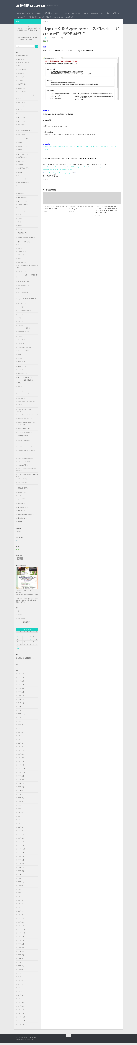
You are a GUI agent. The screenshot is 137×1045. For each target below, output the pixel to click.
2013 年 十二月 (21, 1017)
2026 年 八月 (21, 673)
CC (18, 66)
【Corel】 (20, 121)
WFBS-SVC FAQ (21, 479)
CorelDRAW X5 (21, 134)
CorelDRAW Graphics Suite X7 (25, 130)
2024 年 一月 (21, 703)
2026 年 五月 (21, 684)
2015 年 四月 (21, 958)
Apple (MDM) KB (76, 13)
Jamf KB (86, 13)
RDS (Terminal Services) (23, 310)
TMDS (19, 404)
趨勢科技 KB (48, 13)
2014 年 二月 (21, 1009)
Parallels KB (66, 13)
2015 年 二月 (21, 966)
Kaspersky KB (94, 13)
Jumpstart (20, 190)
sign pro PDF (21, 499)
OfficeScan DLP (21, 425)
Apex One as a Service (23, 394)
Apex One (45, 21)
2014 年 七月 (21, 991)
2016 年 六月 (21, 907)
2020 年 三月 (21, 783)
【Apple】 (20, 88)
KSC (19, 214)
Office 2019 (20, 288)
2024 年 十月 (21, 699)
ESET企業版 (20, 164)
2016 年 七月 (21, 904)
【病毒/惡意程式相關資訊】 (25, 514)
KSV (18, 222)
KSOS (19, 218)
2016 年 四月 (21, 915)
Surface (19, 314)
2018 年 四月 (21, 838)
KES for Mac (20, 211)
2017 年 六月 (21, 863)
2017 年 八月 (21, 856)
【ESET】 (20, 161)
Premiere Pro (21, 80)
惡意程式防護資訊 (22, 488)
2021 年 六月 (21, 750)
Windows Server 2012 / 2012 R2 (25, 347)
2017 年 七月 (21, 860)
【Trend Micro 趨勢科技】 (24, 377)
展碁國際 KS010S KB (30, 5)
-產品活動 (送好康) (22, 55)
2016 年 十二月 (21, 885)
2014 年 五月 (21, 999)
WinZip (33, 658)
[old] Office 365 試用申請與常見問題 (27, 299)
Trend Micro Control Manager (25, 455)
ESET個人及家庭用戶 (23, 168)
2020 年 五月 (21, 776)
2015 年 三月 (21, 962)
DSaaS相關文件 (23, 657)
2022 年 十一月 (21, 714)
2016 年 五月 (21, 911)
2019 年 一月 (21, 809)
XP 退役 (19, 354)
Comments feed (21, 618)
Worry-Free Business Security (25, 458)
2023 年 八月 (21, 706)
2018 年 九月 (21, 823)
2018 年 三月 (21, 841)
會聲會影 (20, 150)
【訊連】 (20, 521)
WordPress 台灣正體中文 (24, 622)
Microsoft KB (30, 13)
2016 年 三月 (21, 918)
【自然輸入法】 (22, 518)
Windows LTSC (21, 343)
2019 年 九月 (21, 794)
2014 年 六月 (21, 995)
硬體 (19, 383)
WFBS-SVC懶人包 (22, 482)
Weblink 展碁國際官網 (45, 17)
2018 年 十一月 (21, 816)
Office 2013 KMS (21, 262)
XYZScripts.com (75, 1044)
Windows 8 (20, 336)
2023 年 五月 (21, 710)
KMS (19, 248)
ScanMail (20, 444)
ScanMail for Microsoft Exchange (25, 450)
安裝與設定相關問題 (23, 436)
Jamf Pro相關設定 (22, 182)
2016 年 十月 (21, 893)
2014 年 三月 (21, 1006)
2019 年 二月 (21, 805)
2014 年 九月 (21, 984)
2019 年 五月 (21, 798)
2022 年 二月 (21, 732)
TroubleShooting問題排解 (24, 432)
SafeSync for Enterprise (23, 440)
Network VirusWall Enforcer (24, 418)
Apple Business (21, 91)
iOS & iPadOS (21, 102)
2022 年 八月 (21, 717)
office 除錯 (20, 307)
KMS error (20, 255)
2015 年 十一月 (21, 933)
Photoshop (20, 76)
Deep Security (21, 398)
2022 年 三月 (21, 728)
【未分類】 (21, 511)
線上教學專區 (21, 84)
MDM (19, 109)
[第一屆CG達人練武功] (27, 588)
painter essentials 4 (22, 139)
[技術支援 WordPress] (21, 1039)
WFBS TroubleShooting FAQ (24, 461)
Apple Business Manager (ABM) (25, 95)
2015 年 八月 (21, 944)
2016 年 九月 (21, 896)
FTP (18, 244)
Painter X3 (20, 142)
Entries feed (20, 614)
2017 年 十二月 (21, 849)
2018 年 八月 (21, 827)
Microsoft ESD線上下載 (23, 281)
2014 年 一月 (21, 1013)
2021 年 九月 (21, 739)
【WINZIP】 (20, 503)
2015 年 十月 (21, 936)
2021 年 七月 (21, 747)
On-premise (20, 193)
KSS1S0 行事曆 (69, 17)
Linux (19, 225)
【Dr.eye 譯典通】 (22, 154)
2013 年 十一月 (21, 1020)
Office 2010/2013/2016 (23, 285)
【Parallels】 (21, 366)
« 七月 (17, 649)
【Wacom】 (21, 492)
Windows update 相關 (23, 328)
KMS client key (21, 251)
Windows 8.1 (21, 340)
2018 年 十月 (21, 820)
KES (18, 207)
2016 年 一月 (21, 925)
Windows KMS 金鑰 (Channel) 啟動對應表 (28, 275)
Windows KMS (21, 271)
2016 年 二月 (21, 922)
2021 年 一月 (21, 765)
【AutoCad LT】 (21, 118)
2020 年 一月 (21, 790)
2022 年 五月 (21, 721)
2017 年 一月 (21, 882)
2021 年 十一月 (21, 736)
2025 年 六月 (21, 692)
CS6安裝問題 (21, 69)
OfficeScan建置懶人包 (23, 428)
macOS (19, 185)
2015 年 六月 (21, 951)
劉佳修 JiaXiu (47, 38)
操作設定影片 (21, 197)
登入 (19, 611)
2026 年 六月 (21, 681)
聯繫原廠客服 (33, 17)
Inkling (19, 495)
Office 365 (20, 296)
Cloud (19, 175)
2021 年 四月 (21, 757)
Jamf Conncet (21, 179)
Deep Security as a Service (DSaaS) (26, 401)
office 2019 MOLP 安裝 (23, 292)
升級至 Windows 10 (22, 331)
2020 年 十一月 (21, 772)
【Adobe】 (20, 59)
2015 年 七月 (21, 947)
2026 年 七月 (21, 677)
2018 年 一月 (21, 845)
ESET (102, 13)
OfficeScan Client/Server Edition (25, 422)
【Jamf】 (20, 172)
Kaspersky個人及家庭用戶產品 (25, 237)
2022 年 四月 (21, 725)
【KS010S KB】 (20, 13)
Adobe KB (38, 13)
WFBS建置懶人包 (22, 465)
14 (30, 639)
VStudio (19, 321)
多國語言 (20, 358)
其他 (108, 13)
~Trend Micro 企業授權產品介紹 (26, 380)
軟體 (19, 386)
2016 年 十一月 (21, 889)
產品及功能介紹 (22, 233)
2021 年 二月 (21, 761)
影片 (19, 113)
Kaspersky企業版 (22, 204)
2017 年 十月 (21, 852)
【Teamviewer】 (22, 373)
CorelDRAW (20, 124)
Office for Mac (21, 303)
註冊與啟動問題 (22, 157)
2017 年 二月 (21, 878)
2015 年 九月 (21, 940)
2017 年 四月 (21, 871)
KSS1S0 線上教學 (21, 17)
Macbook (20, 106)
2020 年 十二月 (21, 768)
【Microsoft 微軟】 (22, 242)
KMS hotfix (20, 258)
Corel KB (57, 13)
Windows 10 (20, 325)
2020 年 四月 (21, 779)
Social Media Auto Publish (63, 1044)
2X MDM (19, 369)
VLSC (19, 318)
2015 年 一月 (21, 969)
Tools (19, 229)
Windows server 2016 (23, 351)
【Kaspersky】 (21, 202)
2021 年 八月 (21, 743)
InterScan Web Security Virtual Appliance (27, 415)
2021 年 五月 (21, 754)
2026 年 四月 (21, 688)
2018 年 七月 (21, 831)
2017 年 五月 (21, 867)
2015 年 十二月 (21, 929)
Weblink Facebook (58, 17)
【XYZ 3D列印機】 (22, 507)
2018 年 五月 (21, 834)
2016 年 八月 (21, 900)
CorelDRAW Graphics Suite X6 (25, 127)
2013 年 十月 (21, 1024)
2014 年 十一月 (21, 977)
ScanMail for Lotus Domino (24, 447)
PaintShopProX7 (21, 146)
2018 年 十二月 (21, 812)
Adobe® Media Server (23, 62)
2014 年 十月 (21, 980)
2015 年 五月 (21, 955)
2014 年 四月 (21, 1002)
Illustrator (20, 73)
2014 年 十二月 (21, 973)
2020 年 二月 (21, 787)
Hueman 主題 (30, 1039)
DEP (19, 98)
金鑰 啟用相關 (21, 362)
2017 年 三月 (21, 874)
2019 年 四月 (21, 801)
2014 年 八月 (21, 988)
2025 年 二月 (21, 695)
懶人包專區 (116, 13)
